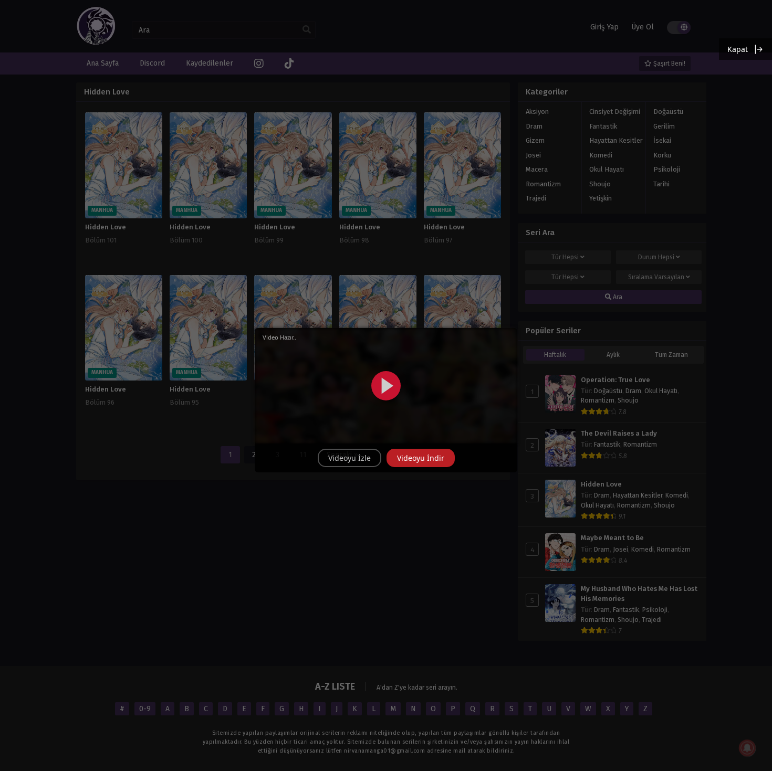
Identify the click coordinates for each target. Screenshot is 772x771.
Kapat (737, 49)
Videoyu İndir (420, 458)
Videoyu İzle (349, 458)
